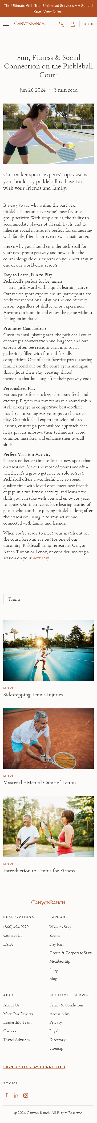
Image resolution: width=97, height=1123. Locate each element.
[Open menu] (6, 24)
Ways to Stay (60, 927)
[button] (73, 24)
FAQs (8, 944)
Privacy (55, 1022)
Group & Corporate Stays (71, 953)
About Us (11, 1005)
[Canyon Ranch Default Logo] (29, 24)
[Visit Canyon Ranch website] (48, 902)
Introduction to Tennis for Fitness (39, 871)
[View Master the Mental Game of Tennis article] (48, 738)
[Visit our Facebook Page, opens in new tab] (6, 1095)
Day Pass (56, 944)
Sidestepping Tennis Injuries (33, 694)
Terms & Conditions (66, 1005)
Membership (59, 961)
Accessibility (59, 1014)
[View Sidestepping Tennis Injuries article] (48, 650)
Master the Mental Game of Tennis (39, 782)
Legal (53, 1031)
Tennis (14, 599)
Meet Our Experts (18, 1014)
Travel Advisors (16, 1040)
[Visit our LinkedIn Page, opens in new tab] (16, 1095)
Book (88, 24)
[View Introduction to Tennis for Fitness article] (48, 826)
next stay (41, 558)
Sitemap (56, 1048)
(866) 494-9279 (16, 927)
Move (8, 688)
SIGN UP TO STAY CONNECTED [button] (34, 1067)
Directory (57, 1040)
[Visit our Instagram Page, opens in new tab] (25, 1095)
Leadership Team (17, 1022)
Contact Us (12, 935)
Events (54, 935)
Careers (9, 1031)
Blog (53, 979)
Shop (53, 970)
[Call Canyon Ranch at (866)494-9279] (61, 24)
